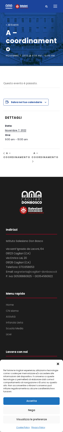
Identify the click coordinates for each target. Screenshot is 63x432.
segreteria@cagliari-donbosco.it (35, 272)
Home (10, 305)
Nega (31, 410)
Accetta (31, 401)
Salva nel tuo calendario (26, 102)
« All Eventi (12, 25)
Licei (8, 334)
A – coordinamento (16, 155)
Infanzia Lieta (14, 322)
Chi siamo (12, 311)
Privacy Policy (38, 427)
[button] (58, 364)
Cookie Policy (23, 427)
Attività (10, 317)
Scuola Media (14, 328)
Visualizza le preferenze (31, 419)
